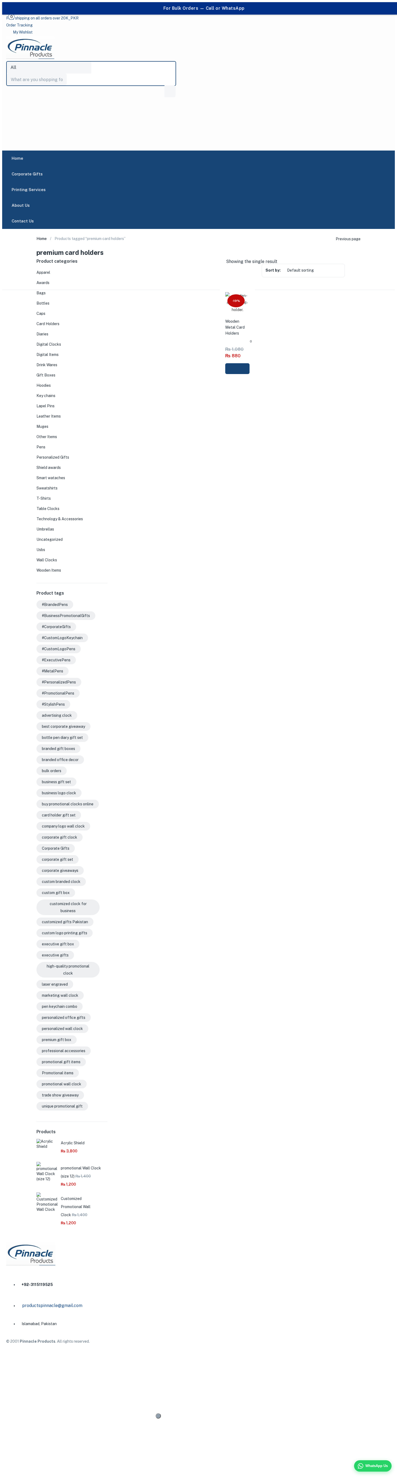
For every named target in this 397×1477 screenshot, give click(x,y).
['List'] (364, 262)
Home (17, 158)
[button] (42, 18)
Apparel (43, 272)
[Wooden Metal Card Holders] (237, 310)
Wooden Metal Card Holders (235, 327)
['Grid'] (354, 262)
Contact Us (23, 221)
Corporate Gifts (27, 174)
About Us (21, 205)
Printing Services (29, 189)
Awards (42, 283)
